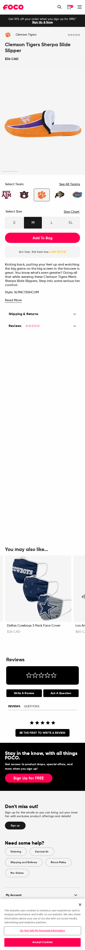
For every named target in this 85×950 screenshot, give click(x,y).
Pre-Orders (17, 873)
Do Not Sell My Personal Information (42, 930)
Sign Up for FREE (28, 778)
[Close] (80, 904)
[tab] (24, 693)
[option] (42, 21)
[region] (42, 924)
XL (70, 223)
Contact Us (41, 851)
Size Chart (71, 212)
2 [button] (26, 171)
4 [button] (58, 171)
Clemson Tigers (26, 34)
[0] (69, 7)
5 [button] (75, 171)
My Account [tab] (13, 895)
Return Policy (58, 862)
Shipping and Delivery (24, 862)
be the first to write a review (42, 733)
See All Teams (69, 184)
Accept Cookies (42, 942)
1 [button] (10, 171)
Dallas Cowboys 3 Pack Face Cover (33, 625)
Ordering (16, 851)
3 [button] (42, 171)
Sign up (15, 825)
